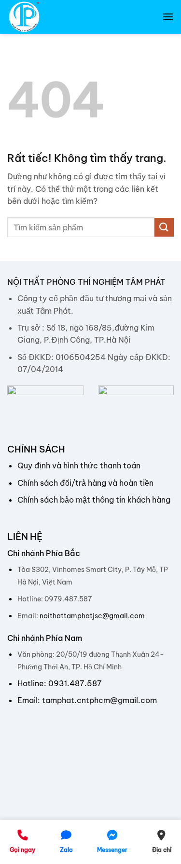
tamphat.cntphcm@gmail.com (99, 700)
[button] (168, 16)
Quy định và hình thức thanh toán (78, 465)
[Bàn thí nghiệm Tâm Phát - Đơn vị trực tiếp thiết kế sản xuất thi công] (55, 17)
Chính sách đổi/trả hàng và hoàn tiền (85, 483)
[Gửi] (164, 227)
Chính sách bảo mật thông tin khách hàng (93, 500)
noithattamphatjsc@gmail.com (92, 615)
